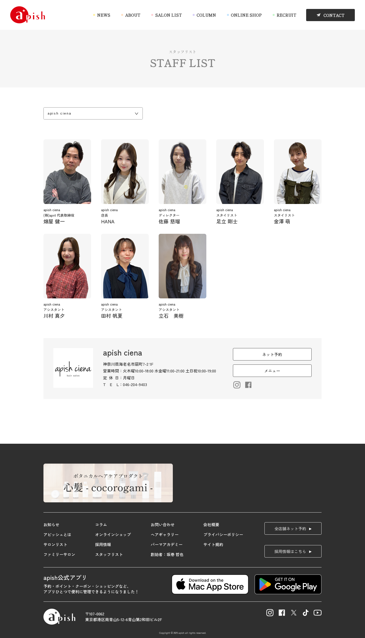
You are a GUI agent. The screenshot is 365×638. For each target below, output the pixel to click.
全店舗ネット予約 (290, 528)
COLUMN (206, 15)
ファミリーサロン (59, 554)
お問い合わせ (163, 524)
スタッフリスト (109, 554)
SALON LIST (168, 15)
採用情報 (103, 544)
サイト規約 (213, 544)
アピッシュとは (57, 534)
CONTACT (334, 15)
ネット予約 (272, 354)
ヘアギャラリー (165, 534)
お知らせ (51, 524)
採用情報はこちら (290, 551)
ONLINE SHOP (246, 15)
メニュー (272, 371)
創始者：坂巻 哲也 (167, 554)
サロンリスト (55, 544)
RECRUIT (286, 15)
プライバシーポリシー (223, 534)
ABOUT (132, 15)
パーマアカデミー (166, 544)
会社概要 (211, 524)
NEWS (103, 15)
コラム (101, 524)
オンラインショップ (113, 534)
